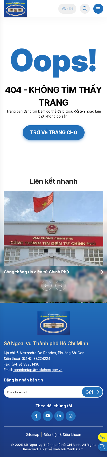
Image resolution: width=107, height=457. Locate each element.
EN (71, 8)
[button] (47, 286)
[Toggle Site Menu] (98, 9)
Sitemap (32, 434)
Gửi (89, 392)
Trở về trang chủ (53, 132)
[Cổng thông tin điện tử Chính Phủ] (53, 228)
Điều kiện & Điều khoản (62, 434)
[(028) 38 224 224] (102, 437)
